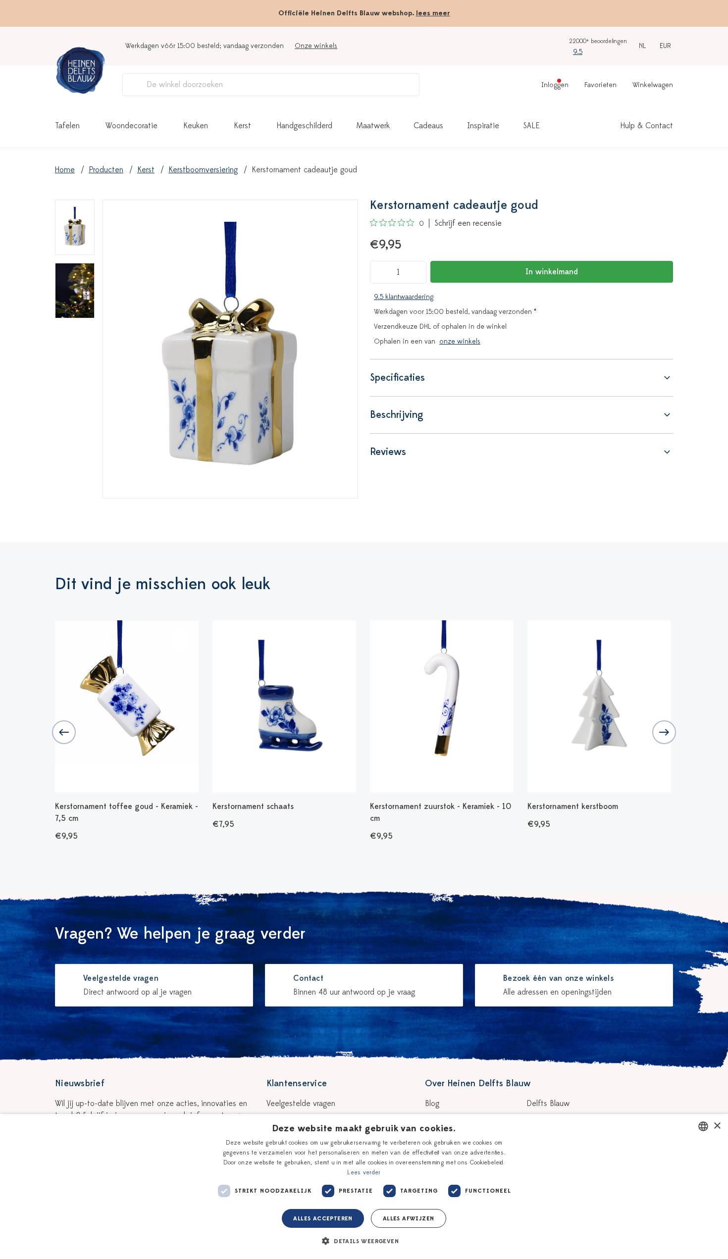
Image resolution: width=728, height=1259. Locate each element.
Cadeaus (428, 126)
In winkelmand (551, 272)
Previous (64, 732)
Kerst (242, 126)
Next (664, 732)
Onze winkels (316, 46)
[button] (364, 1241)
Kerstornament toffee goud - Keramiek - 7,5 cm (126, 812)
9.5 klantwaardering (403, 297)
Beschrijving (396, 414)
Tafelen (67, 126)
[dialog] (364, 1186)
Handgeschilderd (304, 126)
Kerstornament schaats (253, 806)
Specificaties (397, 377)
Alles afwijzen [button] (408, 1218)
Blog (432, 1103)
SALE (531, 126)
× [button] (717, 1126)
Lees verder (363, 1172)
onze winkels (459, 341)
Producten (106, 170)
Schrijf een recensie (468, 223)
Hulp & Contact (647, 126)
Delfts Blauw (548, 1103)
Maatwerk (373, 126)
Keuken (195, 126)
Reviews (388, 452)
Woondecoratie (131, 126)
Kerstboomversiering (203, 170)
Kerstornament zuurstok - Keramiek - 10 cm (440, 812)
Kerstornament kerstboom (572, 806)
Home (65, 170)
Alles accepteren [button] (322, 1218)
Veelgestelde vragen (300, 1103)
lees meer (433, 13)
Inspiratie (483, 126)
